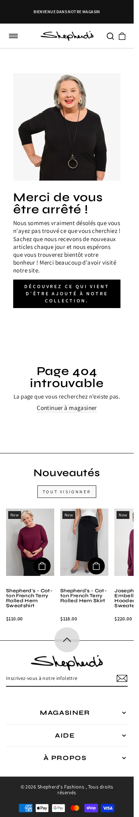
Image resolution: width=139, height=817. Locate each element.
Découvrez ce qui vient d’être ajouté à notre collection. (66, 293)
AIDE (65, 735)
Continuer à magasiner (67, 408)
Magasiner (65, 713)
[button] (13, 36)
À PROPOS (65, 758)
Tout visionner (67, 491)
